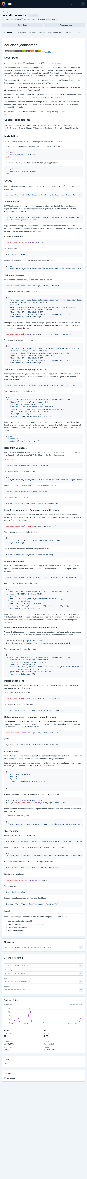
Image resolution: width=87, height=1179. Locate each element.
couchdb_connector (14, 15)
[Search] (78, 4)
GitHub (6, 1064)
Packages (6, 12)
